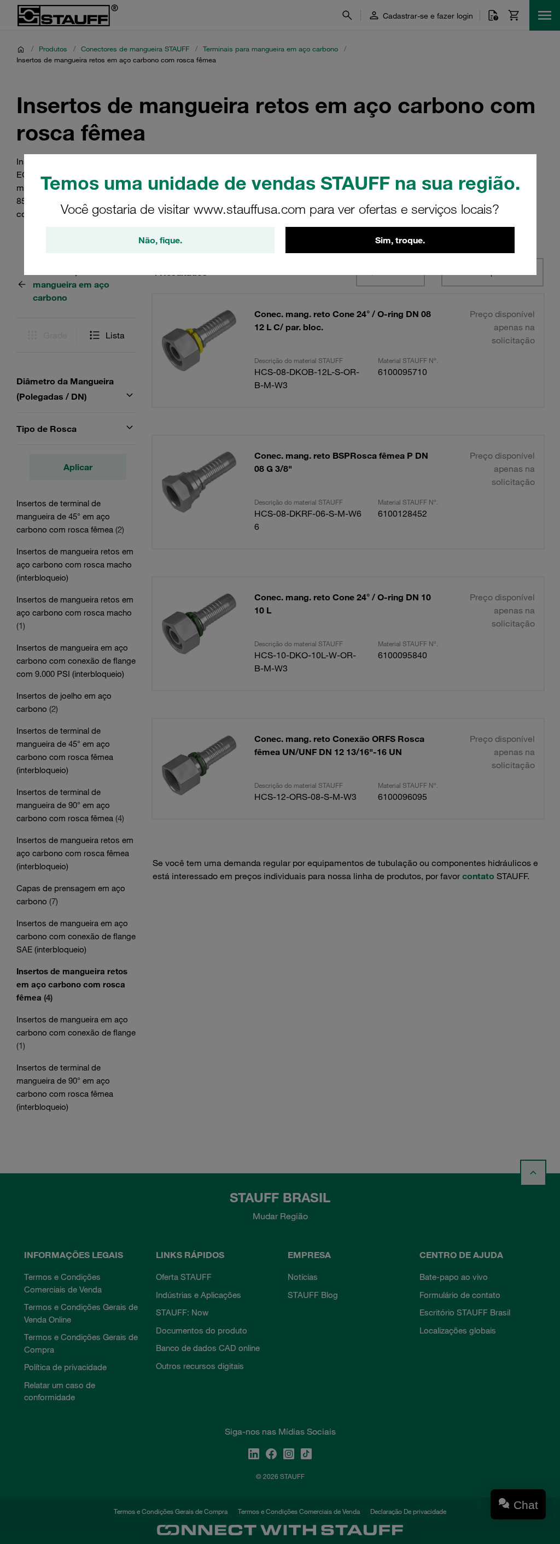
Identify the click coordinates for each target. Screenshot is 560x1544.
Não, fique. (160, 240)
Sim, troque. (400, 240)
